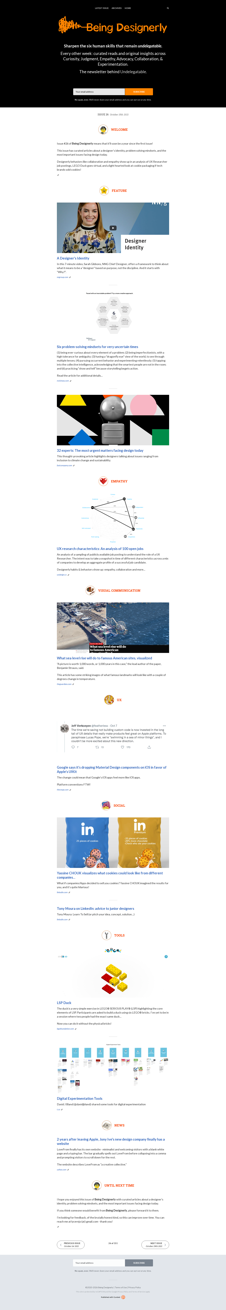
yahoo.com (61, 1169)
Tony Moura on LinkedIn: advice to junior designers (95, 908)
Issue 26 (113, 114)
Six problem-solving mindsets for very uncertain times (97, 347)
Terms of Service (138, 1292)
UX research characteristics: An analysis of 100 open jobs (100, 549)
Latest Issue (102, 8)
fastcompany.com (64, 465)
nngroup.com (62, 277)
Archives (117, 8)
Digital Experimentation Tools (79, 1098)
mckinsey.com (63, 380)
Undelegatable (133, 71)
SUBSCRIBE (139, 91)
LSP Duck (64, 1003)
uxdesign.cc (62, 574)
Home (128, 8)
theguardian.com (64, 684)
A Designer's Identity (73, 258)
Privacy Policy (134, 1287)
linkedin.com (62, 892)
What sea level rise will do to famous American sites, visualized (104, 658)
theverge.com (63, 789)
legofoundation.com (65, 1028)
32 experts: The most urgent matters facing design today (100, 450)
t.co (58, 1109)
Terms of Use (121, 1287)
